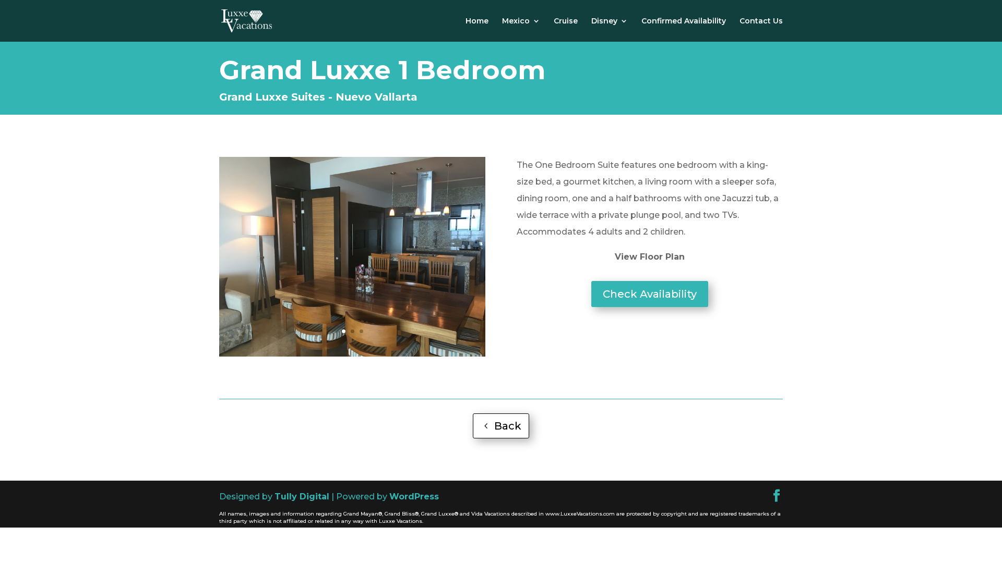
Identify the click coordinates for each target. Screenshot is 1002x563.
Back (507, 426)
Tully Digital (302, 496)
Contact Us (761, 21)
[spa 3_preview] (352, 354)
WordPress (414, 496)
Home (477, 21)
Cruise (566, 21)
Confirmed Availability (683, 21)
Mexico (516, 21)
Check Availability (650, 294)
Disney (604, 21)
